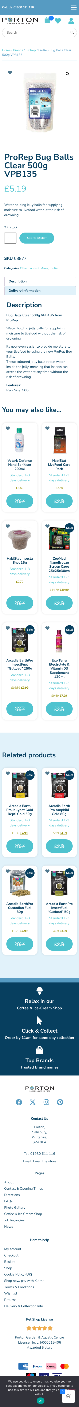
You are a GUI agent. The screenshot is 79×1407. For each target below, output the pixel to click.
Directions (12, 1195)
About (9, 1182)
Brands (18, 50)
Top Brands (39, 1060)
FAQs (8, 1201)
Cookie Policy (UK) (18, 1274)
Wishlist (10, 1293)
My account (12, 1249)
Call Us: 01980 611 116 (18, 7)
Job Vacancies (14, 1220)
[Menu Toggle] (74, 7)
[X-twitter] (32, 1102)
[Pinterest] (60, 1102)
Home (6, 50)
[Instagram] (46, 1102)
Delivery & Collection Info (23, 1306)
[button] (67, 74)
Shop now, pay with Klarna (24, 1280)
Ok (41, 1400)
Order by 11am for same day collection (39, 1037)
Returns (10, 1299)
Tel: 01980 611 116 (39, 1153)
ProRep (30, 50)
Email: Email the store (39, 1161)
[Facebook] (19, 1102)
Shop (8, 1268)
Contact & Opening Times (23, 1188)
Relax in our (39, 1001)
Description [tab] (18, 281)
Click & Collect (40, 1030)
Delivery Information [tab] (24, 290)
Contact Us (39, 1118)
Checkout (11, 1255)
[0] (47, 22)
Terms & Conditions (19, 1287)
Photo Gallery (14, 1207)
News (8, 1226)
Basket (9, 1261)
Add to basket (37, 238)
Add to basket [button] (20, 501)
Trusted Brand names (39, 1067)
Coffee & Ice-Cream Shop (39, 1008)
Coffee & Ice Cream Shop (23, 1214)
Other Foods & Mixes (34, 268)
